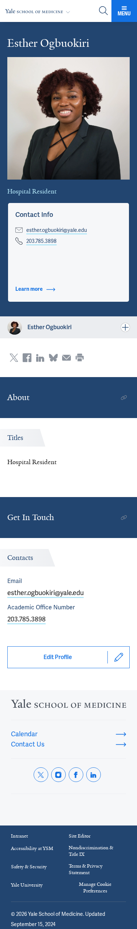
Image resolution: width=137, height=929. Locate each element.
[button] (34, 214)
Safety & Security (29, 867)
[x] (41, 774)
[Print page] (79, 357)
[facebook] (76, 774)
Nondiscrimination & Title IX (91, 851)
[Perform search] (103, 11)
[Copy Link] (124, 397)
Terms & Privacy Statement (86, 869)
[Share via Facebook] (27, 357)
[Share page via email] (66, 357)
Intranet (19, 836)
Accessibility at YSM (32, 848)
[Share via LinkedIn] (40, 357)
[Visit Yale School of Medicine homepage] (68, 706)
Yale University (27, 885)
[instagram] (58, 774)
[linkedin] (93, 774)
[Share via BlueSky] (53, 357)
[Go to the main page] (39, 11)
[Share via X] (13, 357)
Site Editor (80, 836)
